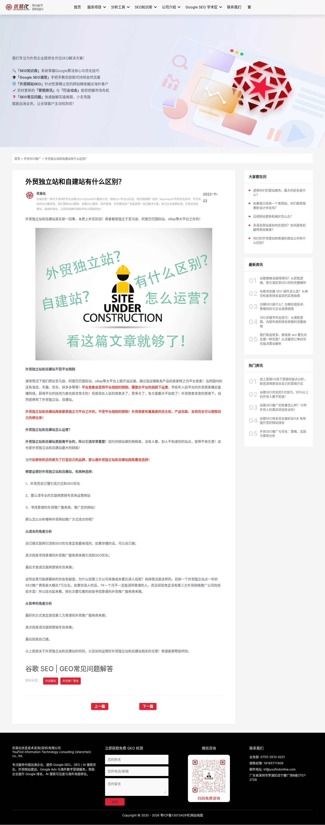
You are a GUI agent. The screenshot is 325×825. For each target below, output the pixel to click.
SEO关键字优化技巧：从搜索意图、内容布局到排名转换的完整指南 (283, 322)
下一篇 (148, 706)
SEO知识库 (143, 7)
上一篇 (99, 706)
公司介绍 (169, 7)
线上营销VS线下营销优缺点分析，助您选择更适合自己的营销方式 (283, 381)
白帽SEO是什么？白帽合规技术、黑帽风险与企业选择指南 (283, 306)
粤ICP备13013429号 (174, 815)
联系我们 (234, 7)
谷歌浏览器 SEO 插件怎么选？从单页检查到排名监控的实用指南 (284, 293)
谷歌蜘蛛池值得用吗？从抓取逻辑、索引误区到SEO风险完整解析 (283, 280)
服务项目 (94, 7)
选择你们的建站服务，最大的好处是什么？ (279, 192)
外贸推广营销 (70, 681)
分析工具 (118, 7)
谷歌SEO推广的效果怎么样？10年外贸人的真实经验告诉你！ (283, 407)
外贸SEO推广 (32, 158)
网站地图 (197, 815)
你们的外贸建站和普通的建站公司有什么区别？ (279, 240)
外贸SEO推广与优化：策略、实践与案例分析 (283, 434)
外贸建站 (50, 681)
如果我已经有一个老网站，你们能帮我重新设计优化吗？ (279, 205)
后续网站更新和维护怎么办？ (273, 216)
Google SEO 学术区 (201, 7)
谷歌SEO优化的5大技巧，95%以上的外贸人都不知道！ (284, 394)
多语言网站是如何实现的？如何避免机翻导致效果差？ (279, 227)
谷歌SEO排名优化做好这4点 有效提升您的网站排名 (283, 420)
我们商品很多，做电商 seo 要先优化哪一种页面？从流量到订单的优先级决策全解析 (283, 339)
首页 (77, 7)
